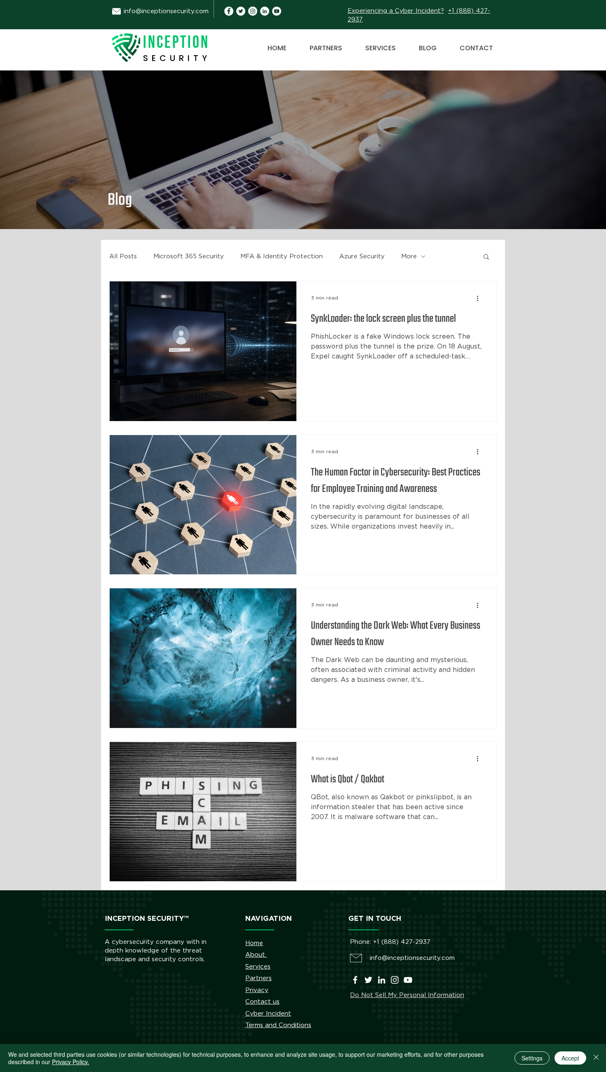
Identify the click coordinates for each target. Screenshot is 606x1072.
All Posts (123, 256)
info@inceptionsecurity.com (166, 11)
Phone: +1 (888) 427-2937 (390, 942)
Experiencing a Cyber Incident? (396, 11)
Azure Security (362, 256)
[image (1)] (228, 11)
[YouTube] (276, 11)
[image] (264, 11)
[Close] (596, 1058)
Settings (532, 1058)
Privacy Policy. (70, 1062)
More (409, 256)
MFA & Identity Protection (281, 256)
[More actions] (480, 298)
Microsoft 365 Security (188, 256)
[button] (486, 257)
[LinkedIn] (381, 980)
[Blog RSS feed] (303, 146)
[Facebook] (355, 980)
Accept (570, 1058)
